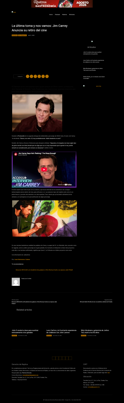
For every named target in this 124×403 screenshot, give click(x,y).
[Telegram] (35, 76)
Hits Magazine (22, 35)
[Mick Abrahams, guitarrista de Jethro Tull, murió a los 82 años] (109, 70)
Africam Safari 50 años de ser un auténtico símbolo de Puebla (96, 302)
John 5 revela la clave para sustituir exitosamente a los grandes (92, 53)
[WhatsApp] (108, 14)
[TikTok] (102, 14)
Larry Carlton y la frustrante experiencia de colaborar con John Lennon (93, 61)
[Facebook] (95, 14)
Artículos (14, 35)
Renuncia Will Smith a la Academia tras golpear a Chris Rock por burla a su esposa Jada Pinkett (44, 270)
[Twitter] (105, 14)
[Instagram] (98, 14)
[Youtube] (111, 14)
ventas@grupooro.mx (94, 387)
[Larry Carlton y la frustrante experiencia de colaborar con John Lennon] (109, 62)
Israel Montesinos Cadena (22, 259)
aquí (108, 372)
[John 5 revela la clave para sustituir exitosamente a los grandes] (109, 53)
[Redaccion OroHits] (16, 282)
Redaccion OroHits (26, 279)
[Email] (43, 76)
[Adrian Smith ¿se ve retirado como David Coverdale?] (109, 78)
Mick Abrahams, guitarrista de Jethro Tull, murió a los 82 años (93, 69)
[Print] (47, 76)
